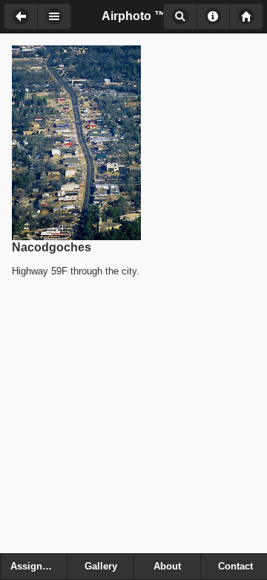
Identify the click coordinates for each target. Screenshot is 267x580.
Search (180, 16)
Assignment (37, 566)
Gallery (101, 566)
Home (246, 16)
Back (20, 16)
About (213, 16)
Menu (54, 16)
